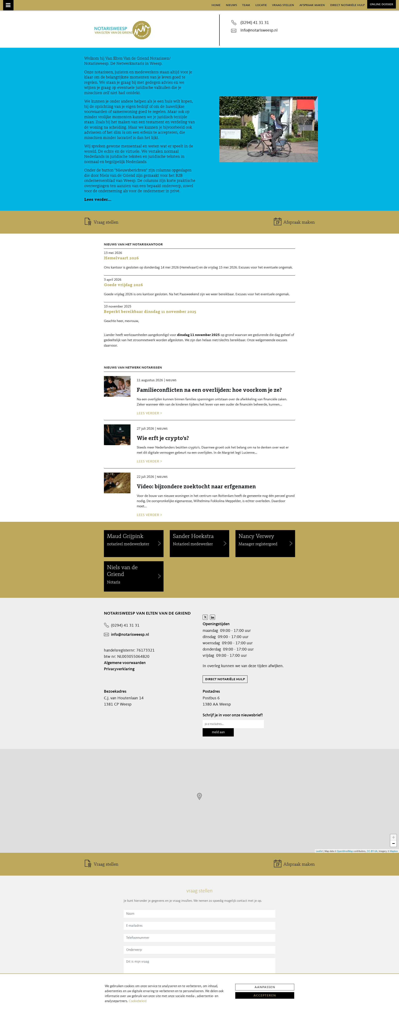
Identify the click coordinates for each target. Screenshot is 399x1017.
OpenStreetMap (345, 851)
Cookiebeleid (138, 1001)
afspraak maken (312, 5)
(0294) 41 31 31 (254, 23)
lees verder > (149, 413)
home (216, 5)
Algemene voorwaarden (125, 663)
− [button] (393, 843)
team (246, 5)
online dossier (381, 4)
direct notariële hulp (347, 5)
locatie (261, 5)
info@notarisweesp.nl (259, 30)
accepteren (265, 995)
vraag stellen (283, 5)
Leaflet (319, 851)
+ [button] (393, 837)
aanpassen (265, 987)
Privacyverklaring (119, 669)
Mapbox (394, 851)
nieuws (231, 5)
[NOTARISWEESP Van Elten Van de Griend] (199, 796)
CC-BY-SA (372, 851)
